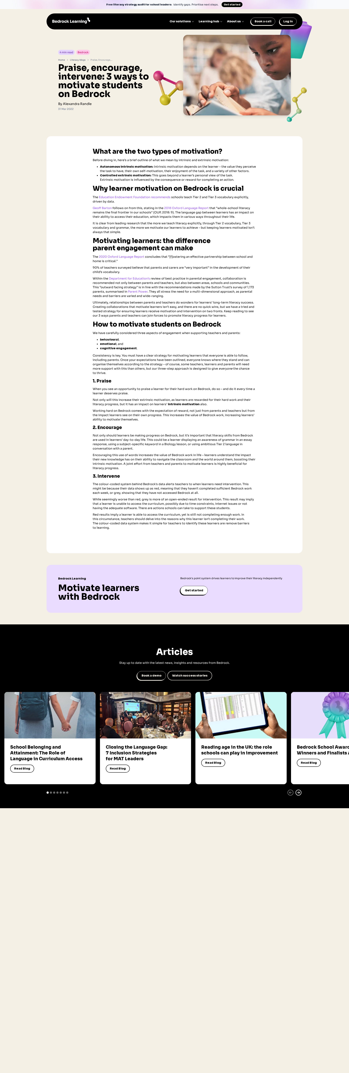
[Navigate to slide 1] (48, 792)
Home (61, 59)
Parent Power (138, 291)
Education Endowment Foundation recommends (135, 197)
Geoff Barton (102, 208)
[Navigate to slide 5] (61, 792)
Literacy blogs (77, 59)
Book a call (263, 21)
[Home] (71, 21)
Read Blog (22, 768)
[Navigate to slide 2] (51, 792)
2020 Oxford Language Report (121, 257)
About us (234, 21)
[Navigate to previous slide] (290, 793)
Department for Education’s (129, 278)
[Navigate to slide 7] (67, 792)
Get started (232, 4)
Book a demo (151, 675)
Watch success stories (189, 675)
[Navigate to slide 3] (54, 792)
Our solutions (180, 21)
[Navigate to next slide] (298, 793)
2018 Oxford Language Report (186, 208)
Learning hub (209, 21)
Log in (288, 21)
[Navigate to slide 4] (57, 792)
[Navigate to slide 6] (64, 792)
